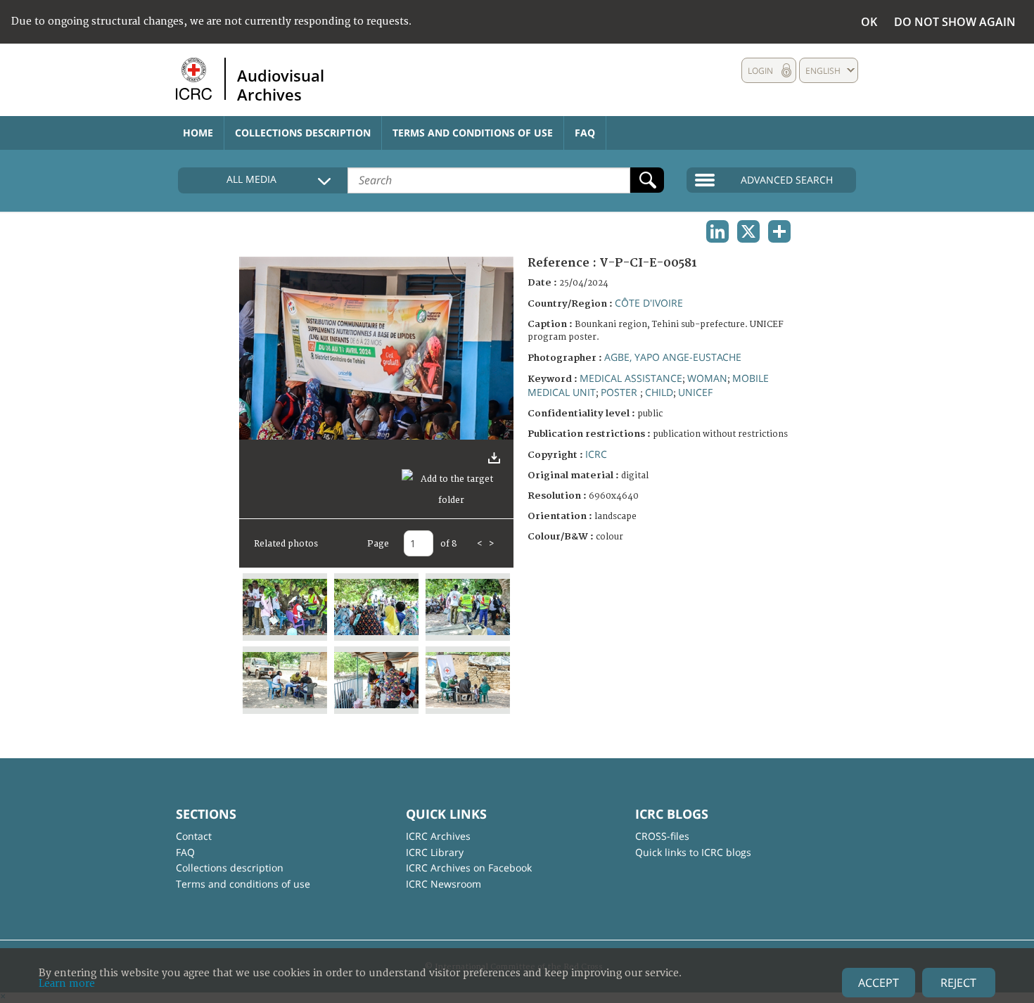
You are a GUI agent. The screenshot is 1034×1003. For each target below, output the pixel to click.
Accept (878, 982)
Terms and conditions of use (472, 132)
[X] (748, 231)
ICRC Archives (438, 836)
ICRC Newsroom (443, 883)
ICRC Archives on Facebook (469, 867)
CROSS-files (662, 836)
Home (198, 132)
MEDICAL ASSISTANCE (631, 378)
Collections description (303, 132)
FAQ (585, 132)
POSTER (620, 392)
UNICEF (695, 392)
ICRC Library (435, 852)
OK (869, 22)
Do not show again (955, 22)
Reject (958, 982)
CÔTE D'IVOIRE (649, 302)
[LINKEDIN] (717, 231)
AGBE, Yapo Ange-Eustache (672, 357)
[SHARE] (779, 231)
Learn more (67, 984)
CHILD (659, 392)
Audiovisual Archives (280, 84)
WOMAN (707, 378)
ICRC (596, 454)
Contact (194, 836)
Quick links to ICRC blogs (693, 852)
